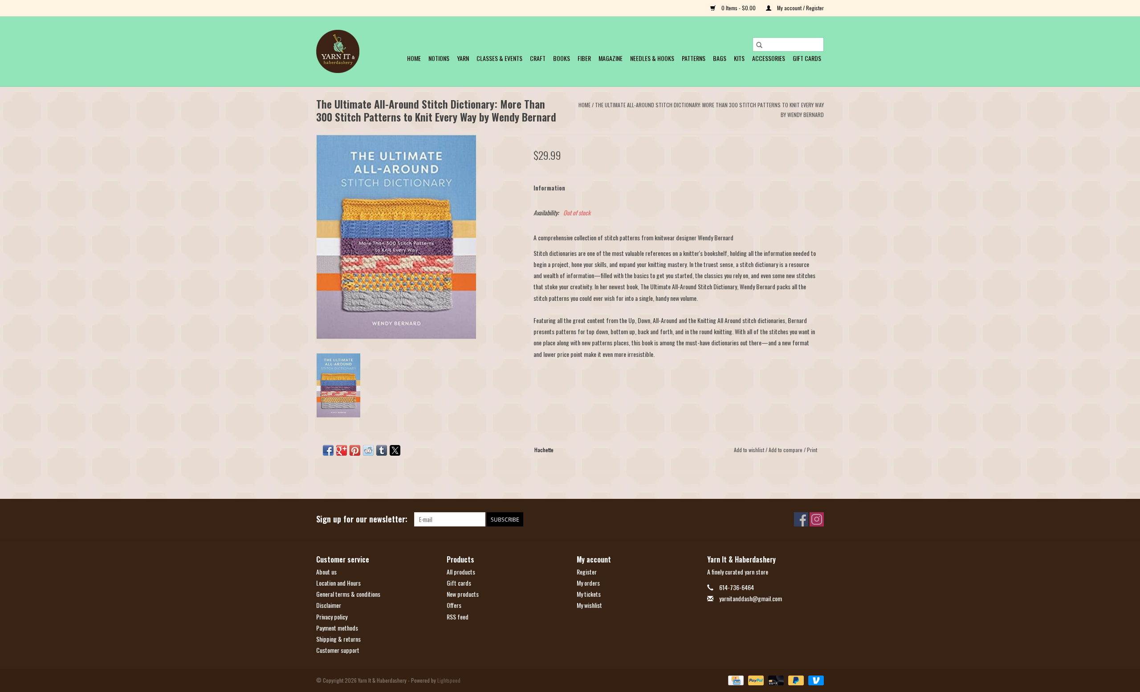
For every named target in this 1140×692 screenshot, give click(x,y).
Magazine (610, 58)
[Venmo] (814, 680)
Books (561, 58)
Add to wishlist (749, 449)
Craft (538, 58)
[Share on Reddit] (368, 450)
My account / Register (800, 8)
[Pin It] (355, 450)
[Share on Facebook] (328, 450)
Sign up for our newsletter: (361, 519)
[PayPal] (755, 680)
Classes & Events (499, 58)
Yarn (463, 58)
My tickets (589, 594)
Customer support (337, 650)
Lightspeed (448, 680)
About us (326, 571)
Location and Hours (338, 582)
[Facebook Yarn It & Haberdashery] (801, 519)
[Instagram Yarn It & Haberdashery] (817, 519)
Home (414, 58)
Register (587, 571)
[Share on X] (395, 450)
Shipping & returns (338, 638)
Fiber (584, 58)
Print (812, 449)
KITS (739, 58)
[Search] (759, 44)
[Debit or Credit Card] (775, 680)
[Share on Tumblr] (381, 450)
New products (463, 594)
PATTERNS (693, 58)
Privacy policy (331, 616)
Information (549, 187)
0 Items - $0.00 (738, 8)
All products (461, 571)
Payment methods (337, 627)
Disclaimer (328, 605)
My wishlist (589, 605)
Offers (454, 605)
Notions (438, 58)
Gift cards (807, 58)
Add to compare (786, 449)
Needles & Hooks (652, 58)
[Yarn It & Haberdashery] (337, 51)
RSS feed (457, 616)
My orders (588, 582)
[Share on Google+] (341, 450)
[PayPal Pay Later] (795, 680)
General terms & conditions (348, 594)
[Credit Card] (735, 680)
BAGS (719, 58)
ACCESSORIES (768, 58)
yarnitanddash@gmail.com (750, 598)
